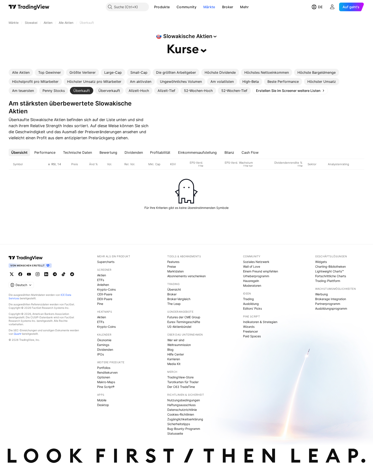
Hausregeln (251, 281)
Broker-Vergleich (178, 299)
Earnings (103, 345)
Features (173, 262)
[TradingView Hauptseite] (29, 7)
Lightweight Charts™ (329, 271)
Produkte (162, 7)
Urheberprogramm (256, 276)
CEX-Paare (104, 294)
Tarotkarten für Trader (183, 382)
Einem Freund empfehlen (260, 271)
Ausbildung (251, 304)
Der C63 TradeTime (181, 387)
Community (186, 7)
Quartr (17, 333)
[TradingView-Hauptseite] (26, 258)
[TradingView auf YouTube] (29, 274)
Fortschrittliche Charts (330, 276)
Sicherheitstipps (178, 424)
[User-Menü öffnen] (332, 7)
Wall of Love (251, 266)
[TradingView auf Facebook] (20, 274)
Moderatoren (252, 285)
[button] (173, 7)
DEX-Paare (104, 299)
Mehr (244, 7)
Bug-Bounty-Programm (183, 429)
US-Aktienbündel (179, 326)
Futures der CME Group (183, 317)
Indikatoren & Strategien (260, 322)
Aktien (101, 275)
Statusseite (175, 433)
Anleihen (103, 285)
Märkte (209, 7)
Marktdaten (175, 271)
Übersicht (174, 289)
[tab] (21, 72)
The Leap (174, 304)
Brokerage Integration (330, 299)
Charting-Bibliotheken (330, 266)
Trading (248, 299)
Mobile (101, 400)
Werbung (321, 294)
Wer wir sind (175, 340)
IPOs (100, 354)
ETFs (100, 280)
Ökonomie (104, 340)
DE (320, 7)
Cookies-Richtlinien (180, 414)
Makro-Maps (106, 382)
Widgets (321, 262)
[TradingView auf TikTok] (63, 274)
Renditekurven (107, 372)
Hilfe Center (175, 354)
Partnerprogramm (327, 304)
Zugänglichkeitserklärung (185, 419)
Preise (171, 266)
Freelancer (250, 331)
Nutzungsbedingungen (183, 400)
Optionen (103, 377)
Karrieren (173, 359)
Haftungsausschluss (181, 405)
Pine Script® (105, 387)
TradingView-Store (180, 377)
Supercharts (105, 262)
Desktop (103, 405)
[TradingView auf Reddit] (72, 274)
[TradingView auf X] (12, 274)
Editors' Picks (252, 308)
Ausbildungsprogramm (331, 308)
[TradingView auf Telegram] (55, 274)
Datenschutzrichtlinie (182, 409)
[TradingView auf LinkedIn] (46, 274)
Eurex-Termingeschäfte (183, 322)
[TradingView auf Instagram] (38, 274)
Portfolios (103, 368)
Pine (100, 304)
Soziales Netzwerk (256, 262)
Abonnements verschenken (186, 276)
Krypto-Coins (106, 289)
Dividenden (105, 349)
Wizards (248, 326)
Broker (227, 7)
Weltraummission (179, 345)
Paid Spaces (252, 336)
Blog (170, 349)
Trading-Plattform (327, 281)
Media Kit (173, 364)
